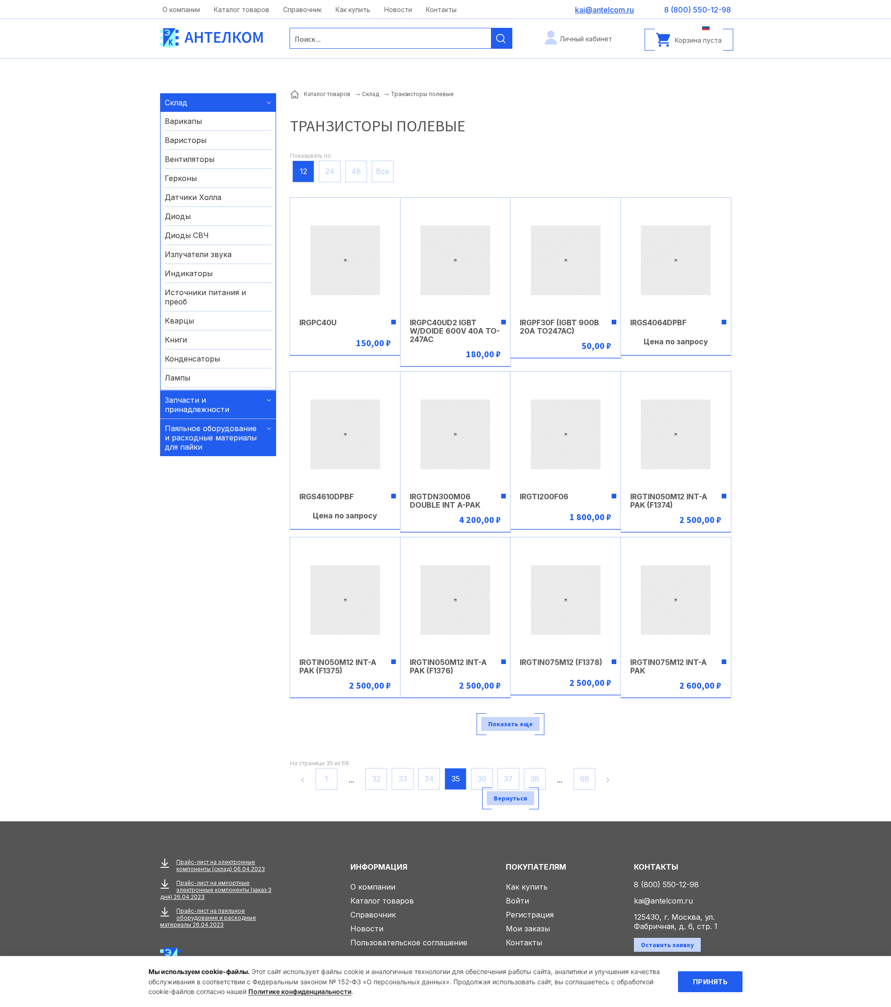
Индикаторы (189, 273)
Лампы (177, 377)
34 (429, 778)
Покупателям (536, 866)
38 (534, 778)
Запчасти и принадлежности (197, 404)
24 (330, 171)
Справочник (302, 9)
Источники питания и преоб (205, 297)
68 (584, 778)
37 (508, 778)
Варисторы (186, 140)
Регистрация (530, 914)
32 (376, 778)
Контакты (441, 9)
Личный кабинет (586, 39)
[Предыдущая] (301, 779)
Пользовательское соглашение (408, 942)
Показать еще (510, 724)
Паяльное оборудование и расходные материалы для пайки (211, 438)
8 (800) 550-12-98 (666, 884)
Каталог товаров (241, 9)
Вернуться (510, 798)
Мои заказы (528, 928)
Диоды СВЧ (187, 235)
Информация (378, 866)
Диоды (178, 216)
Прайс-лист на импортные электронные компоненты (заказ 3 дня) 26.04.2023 (215, 889)
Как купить (353, 9)
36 (482, 778)
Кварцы (179, 320)
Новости (398, 9)
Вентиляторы (189, 159)
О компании (181, 9)
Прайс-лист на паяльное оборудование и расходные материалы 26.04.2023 (208, 917)
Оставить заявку (667, 945)
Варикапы (183, 121)
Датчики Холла (193, 197)
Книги (176, 339)
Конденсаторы (192, 358)
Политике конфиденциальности (299, 991)
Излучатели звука (198, 254)
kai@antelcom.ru (663, 900)
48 (356, 171)
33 (403, 778)
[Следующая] (609, 779)
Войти (517, 900)
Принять (710, 982)
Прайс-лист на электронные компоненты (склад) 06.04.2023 (220, 865)
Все (382, 171)
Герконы (181, 178)
